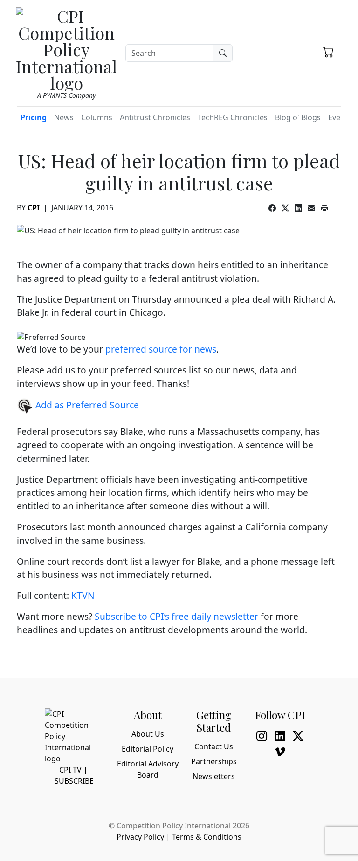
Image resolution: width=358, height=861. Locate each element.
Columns (96, 117)
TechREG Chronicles (233, 117)
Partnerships (214, 761)
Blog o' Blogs (298, 117)
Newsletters (214, 776)
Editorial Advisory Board (148, 769)
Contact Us (213, 746)
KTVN (83, 595)
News (64, 117)
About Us (147, 734)
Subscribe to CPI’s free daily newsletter (176, 616)
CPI (34, 208)
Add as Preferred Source (86, 405)
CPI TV (70, 770)
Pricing (34, 117)
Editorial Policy (147, 749)
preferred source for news (160, 349)
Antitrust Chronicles (155, 117)
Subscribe (74, 781)
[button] (328, 52)
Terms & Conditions (206, 837)
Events (339, 117)
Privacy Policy (140, 837)
